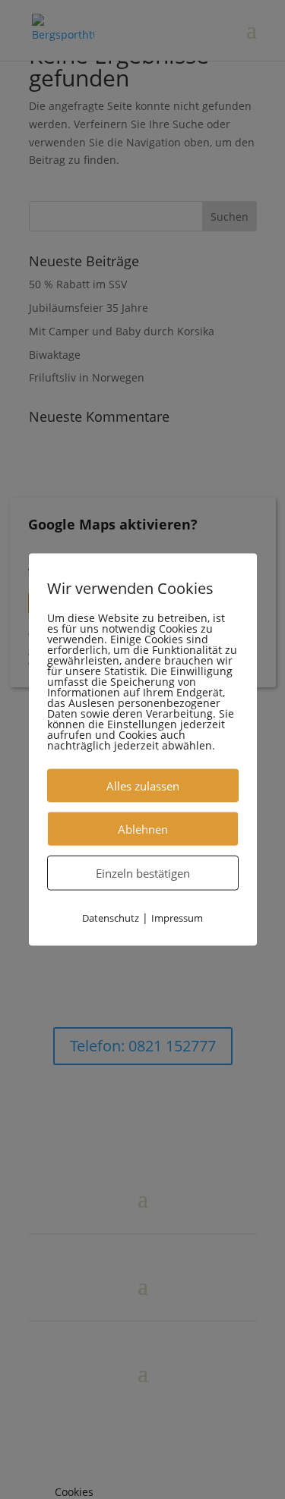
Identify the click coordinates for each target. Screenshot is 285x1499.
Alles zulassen (142, 785)
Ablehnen (143, 829)
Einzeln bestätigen (143, 873)
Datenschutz (110, 918)
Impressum (177, 918)
